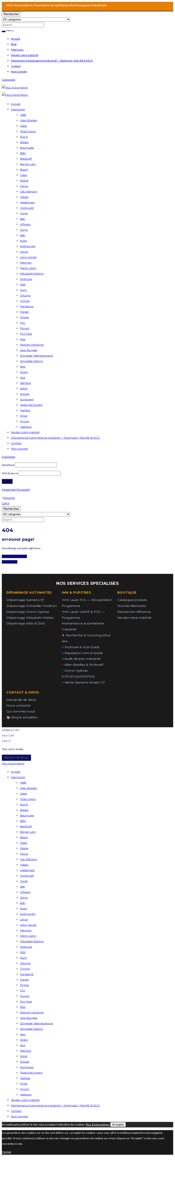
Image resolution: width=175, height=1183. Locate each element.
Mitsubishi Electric (32, 273)
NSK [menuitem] (23, 952)
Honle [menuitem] (24, 881)
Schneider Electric (31, 361)
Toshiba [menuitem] (25, 1078)
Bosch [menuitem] (24, 837)
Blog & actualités (21, 717)
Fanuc (24, 186)
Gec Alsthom (28, 191)
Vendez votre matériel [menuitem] (25, 1100)
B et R (24, 136)
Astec (23, 125)
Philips (24, 317)
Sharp (24, 372)
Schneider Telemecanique (36, 355)
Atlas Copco (28, 131)
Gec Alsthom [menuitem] (28, 859)
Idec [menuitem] (22, 886)
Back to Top (9, 562)
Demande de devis (21, 700)
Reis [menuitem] (22, 1007)
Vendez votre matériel (24, 55)
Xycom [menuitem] (24, 1089)
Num (23, 290)
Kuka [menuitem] (23, 908)
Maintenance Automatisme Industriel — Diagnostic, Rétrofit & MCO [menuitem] (55, 1105)
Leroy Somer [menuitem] (28, 925)
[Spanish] (131, 5)
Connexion (8, 79)
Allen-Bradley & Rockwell (82, 664)
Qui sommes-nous (20, 711)
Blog (13, 44)
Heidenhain (27, 202)
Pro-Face (26, 333)
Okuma (25, 295)
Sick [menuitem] (22, 1045)
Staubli (24, 394)
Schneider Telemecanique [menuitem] (36, 1023)
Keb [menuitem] (22, 903)
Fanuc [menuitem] (24, 853)
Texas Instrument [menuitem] (31, 1072)
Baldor (24, 142)
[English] (113, 5)
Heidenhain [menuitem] (27, 870)
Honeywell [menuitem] (27, 875)
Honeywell (27, 208)
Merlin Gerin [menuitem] (28, 935)
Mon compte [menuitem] (19, 1116)
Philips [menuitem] (24, 985)
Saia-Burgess (28, 350)
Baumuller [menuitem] (27, 815)
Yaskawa (25, 426)
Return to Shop (16, 757)
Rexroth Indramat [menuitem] (32, 1012)
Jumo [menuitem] (24, 897)
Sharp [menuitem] (24, 1039)
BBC (23, 153)
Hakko (24, 197)
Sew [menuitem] (23, 1034)
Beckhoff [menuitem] (26, 826)
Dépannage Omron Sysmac (28, 612)
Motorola (26, 279)
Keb (22, 235)
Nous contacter (18, 705)
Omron (25, 301)
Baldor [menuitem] (24, 810)
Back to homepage (14, 556)
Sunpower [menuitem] (27, 1067)
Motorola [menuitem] (26, 946)
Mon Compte (19, 71)
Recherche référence (134, 612)
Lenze (24, 251)
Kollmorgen (28, 246)
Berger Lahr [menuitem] (28, 832)
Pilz (22, 322)
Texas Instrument (31, 404)
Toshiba (25, 410)
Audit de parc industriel (81, 658)
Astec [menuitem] (23, 793)
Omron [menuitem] (25, 968)
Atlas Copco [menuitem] (28, 799)
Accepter (118, 1124)
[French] (119, 5)
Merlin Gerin (28, 268)
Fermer (6, 1152)
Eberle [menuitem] (24, 848)
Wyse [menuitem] (23, 1083)
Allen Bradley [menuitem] (28, 788)
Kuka (23, 240)
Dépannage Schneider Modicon (31, 606)
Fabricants (17, 49)
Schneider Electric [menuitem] (31, 1028)
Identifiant (8, 465)
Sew (23, 366)
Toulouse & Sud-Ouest (80, 647)
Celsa (23, 175)
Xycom (24, 421)
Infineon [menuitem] (25, 892)
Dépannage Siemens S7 (25, 600)
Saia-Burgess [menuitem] (28, 1018)
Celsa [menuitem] (23, 842)
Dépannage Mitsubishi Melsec (30, 617)
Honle (24, 213)
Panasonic (27, 306)
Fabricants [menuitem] (18, 777)
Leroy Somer (28, 257)
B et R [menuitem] (24, 804)
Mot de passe (10, 473)
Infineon (25, 224)
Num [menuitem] (23, 957)
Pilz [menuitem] (22, 990)
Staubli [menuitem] (24, 1061)
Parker (24, 311)
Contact (16, 66)
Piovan (24, 328)
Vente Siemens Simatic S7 (83, 682)
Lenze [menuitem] (24, 919)
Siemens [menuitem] (25, 1050)
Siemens (25, 383)
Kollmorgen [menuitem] (28, 914)
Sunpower (27, 399)
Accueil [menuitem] (15, 771)
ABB (23, 114)
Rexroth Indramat (32, 344)
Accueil (15, 38)
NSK (23, 284)
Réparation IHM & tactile (82, 653)
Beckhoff (26, 158)
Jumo (24, 229)
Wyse (23, 415)
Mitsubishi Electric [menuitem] (32, 941)
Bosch (24, 169)
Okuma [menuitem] (25, 963)
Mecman (26, 262)
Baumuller (27, 147)
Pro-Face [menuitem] (26, 1001)
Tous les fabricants (131, 606)
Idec (22, 218)
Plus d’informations (98, 1124)
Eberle (24, 180)
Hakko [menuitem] (24, 864)
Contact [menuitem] (16, 1111)
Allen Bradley (28, 120)
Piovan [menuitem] (24, 996)
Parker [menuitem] (24, 979)
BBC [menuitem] (23, 821)
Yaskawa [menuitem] (25, 1094)
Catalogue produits (132, 600)
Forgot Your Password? (16, 489)
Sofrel (23, 388)
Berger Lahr (28, 164)
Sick (22, 377)
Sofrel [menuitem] (23, 1056)
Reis (22, 339)
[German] (125, 5)
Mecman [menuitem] (26, 930)
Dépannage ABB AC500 (25, 623)
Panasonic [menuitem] (27, 974)
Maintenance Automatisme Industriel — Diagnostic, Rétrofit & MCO (52, 60)
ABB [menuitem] (23, 782)
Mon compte (19, 448)
